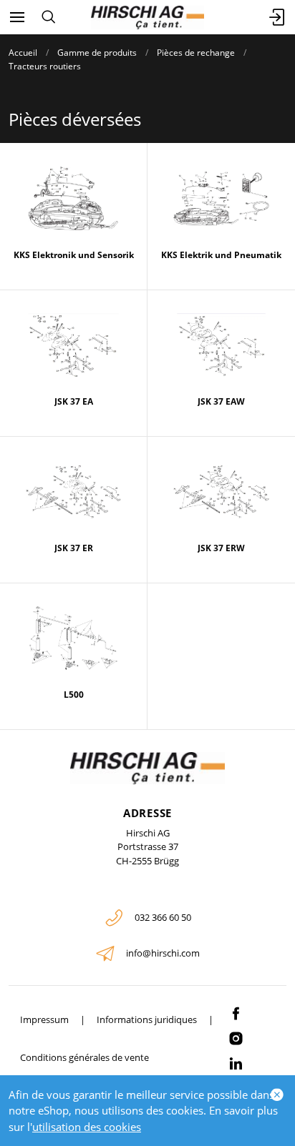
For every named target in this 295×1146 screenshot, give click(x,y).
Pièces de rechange (196, 52)
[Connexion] (278, 17)
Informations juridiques (147, 1019)
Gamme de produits (97, 52)
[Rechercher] (48, 17)
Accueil (23, 52)
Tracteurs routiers (45, 66)
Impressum (44, 1019)
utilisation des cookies (86, 1127)
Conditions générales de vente (84, 1057)
